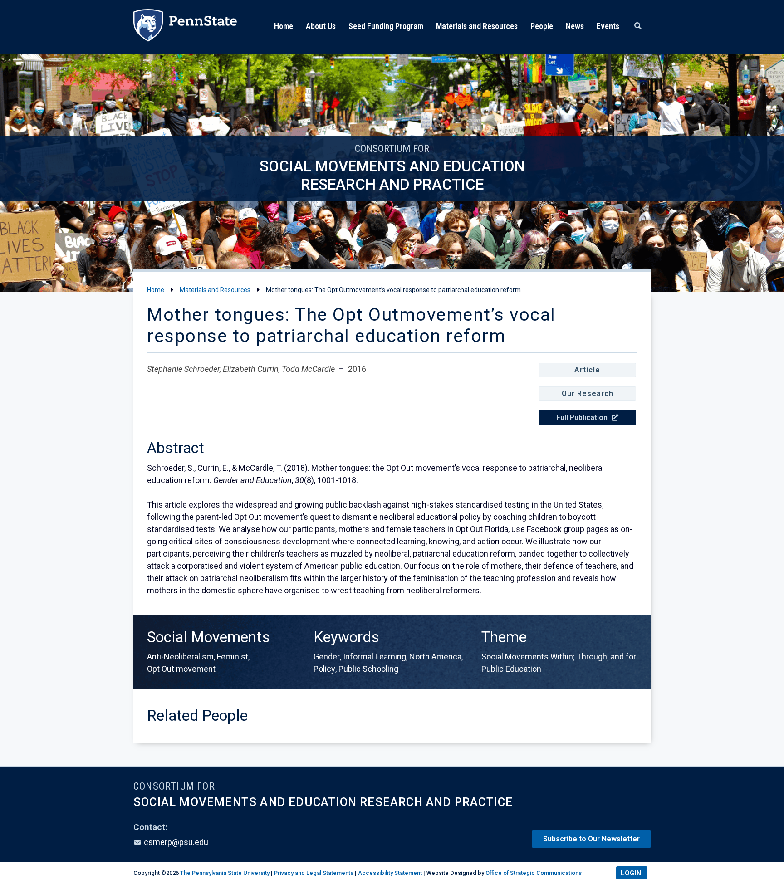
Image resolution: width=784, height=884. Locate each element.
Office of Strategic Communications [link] (533, 872)
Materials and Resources (477, 26)
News (575, 26)
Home (283, 26)
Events (608, 26)
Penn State (185, 27)
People (541, 26)
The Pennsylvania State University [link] (225, 872)
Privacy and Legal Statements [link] (313, 872)
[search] (637, 26)
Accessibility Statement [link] (390, 872)
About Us (321, 26)
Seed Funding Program (385, 26)
